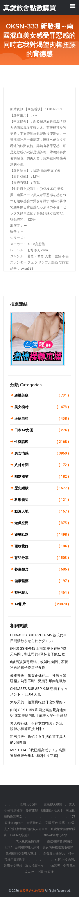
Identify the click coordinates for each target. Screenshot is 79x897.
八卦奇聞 (41, 465)
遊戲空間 (41, 523)
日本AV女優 (41, 430)
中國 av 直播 (45, 872)
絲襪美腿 (41, 395)
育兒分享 (41, 558)
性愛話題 (41, 442)
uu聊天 (55, 865)
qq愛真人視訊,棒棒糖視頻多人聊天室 (39, 826)
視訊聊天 (41, 592)
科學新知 (41, 500)
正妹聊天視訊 (53, 804)
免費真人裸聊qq (54, 853)
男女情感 (41, 453)
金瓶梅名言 (34, 823)
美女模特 (41, 407)
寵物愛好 (41, 546)
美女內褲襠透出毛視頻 (58, 847)
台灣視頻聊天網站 (27, 847)
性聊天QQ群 (28, 804)
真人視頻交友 (34, 865)
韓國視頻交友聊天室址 (21, 853)
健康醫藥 (41, 581)
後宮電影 (32, 810)
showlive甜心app (55, 835)
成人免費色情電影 (28, 841)
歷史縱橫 (41, 488)
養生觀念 (41, 569)
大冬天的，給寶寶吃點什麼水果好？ (38, 702)
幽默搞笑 (41, 476)
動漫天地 (41, 511)
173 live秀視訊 (19, 835)
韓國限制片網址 (52, 810)
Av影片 (41, 604)
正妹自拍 (41, 418)
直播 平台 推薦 (55, 823)
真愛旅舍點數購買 (32, 890)
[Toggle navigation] (73, 6)
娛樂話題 (41, 534)
